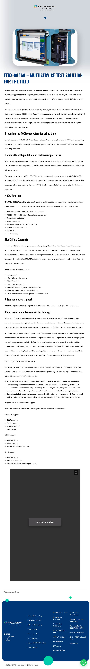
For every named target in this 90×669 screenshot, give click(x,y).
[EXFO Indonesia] (45, 8)
